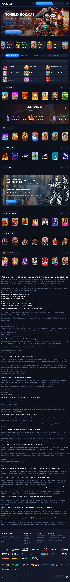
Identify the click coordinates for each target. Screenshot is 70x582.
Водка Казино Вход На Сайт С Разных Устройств (14, 296)
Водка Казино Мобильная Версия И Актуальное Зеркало (16, 303)
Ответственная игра (40, 537)
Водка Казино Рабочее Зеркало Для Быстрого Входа (15, 294)
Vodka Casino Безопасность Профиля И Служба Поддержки (17, 305)
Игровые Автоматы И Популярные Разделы (13, 298)
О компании (26, 535)
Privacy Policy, (51, 540)
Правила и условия (40, 535)
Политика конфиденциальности (41, 540)
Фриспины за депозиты (27, 543)
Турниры (26, 540)
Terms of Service (58, 540)
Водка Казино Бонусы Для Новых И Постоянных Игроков (17, 300)
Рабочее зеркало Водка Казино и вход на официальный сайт (17, 292)
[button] (3, 55)
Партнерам (38, 542)
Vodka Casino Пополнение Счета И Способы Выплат (15, 301)
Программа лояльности (26, 538)
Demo (4, 101)
